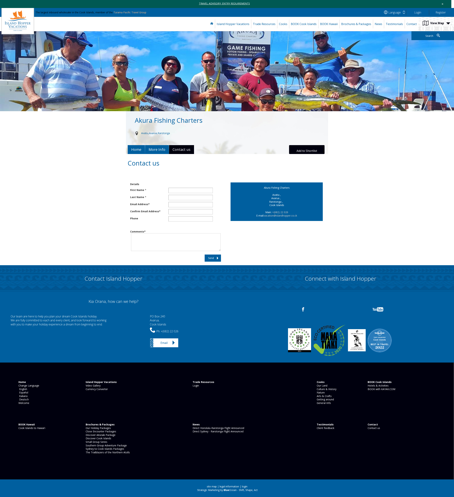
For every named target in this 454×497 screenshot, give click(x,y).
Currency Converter (96, 389)
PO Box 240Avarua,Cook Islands (158, 320)
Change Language (28, 385)
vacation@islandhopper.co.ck (280, 215)
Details (134, 184)
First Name (137, 190)
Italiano (23, 396)
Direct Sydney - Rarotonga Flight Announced (217, 431)
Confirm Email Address (144, 211)
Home (136, 149)
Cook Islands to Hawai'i (31, 428)
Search (429, 35)
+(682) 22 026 (280, 212)
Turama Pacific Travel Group (130, 12)
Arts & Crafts (324, 396)
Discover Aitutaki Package (100, 435)
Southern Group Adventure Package (106, 445)
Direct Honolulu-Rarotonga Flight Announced (218, 428)
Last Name (137, 197)
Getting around (325, 399)
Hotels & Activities (378, 385)
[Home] (212, 24)
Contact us (373, 428)
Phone (134, 218)
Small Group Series (96, 442)
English (22, 389)
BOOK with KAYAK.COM (381, 389)
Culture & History (326, 389)
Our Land (321, 385)
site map (212, 486)
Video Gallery (93, 385)
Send (211, 258)
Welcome (23, 403)
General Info (323, 403)
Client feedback (325, 428)
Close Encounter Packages (100, 431)
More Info (157, 149)
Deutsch (23, 399)
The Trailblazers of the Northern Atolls (107, 452)
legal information (229, 486)
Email (164, 343)
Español (23, 392)
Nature (320, 392)
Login (195, 385)
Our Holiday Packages (98, 428)
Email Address (139, 204)
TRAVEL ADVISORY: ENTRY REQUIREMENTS (224, 3)
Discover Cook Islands (98, 438)
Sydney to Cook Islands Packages (104, 448)
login (244, 486)
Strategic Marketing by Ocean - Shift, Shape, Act (227, 490)
